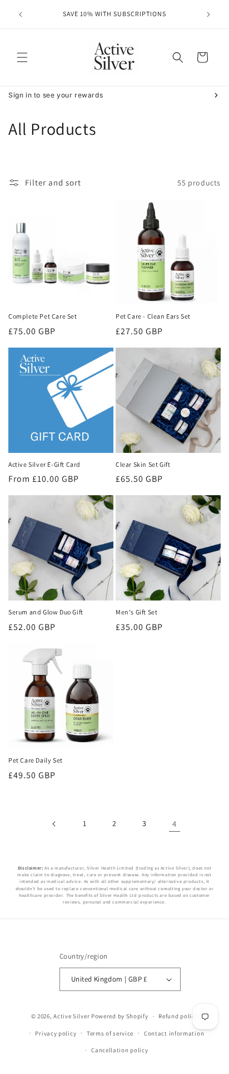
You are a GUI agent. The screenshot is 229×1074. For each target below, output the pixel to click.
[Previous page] (54, 824)
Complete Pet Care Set (42, 316)
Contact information (174, 1033)
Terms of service (110, 1033)
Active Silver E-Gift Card (44, 464)
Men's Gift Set (136, 612)
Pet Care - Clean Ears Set (153, 316)
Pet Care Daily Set (35, 760)
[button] (22, 57)
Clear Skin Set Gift (143, 464)
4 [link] (174, 823)
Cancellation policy (119, 1050)
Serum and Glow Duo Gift (45, 612)
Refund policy (178, 1016)
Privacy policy (55, 1033)
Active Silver (71, 1016)
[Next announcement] (208, 14)
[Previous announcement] (20, 14)
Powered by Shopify (119, 1016)
